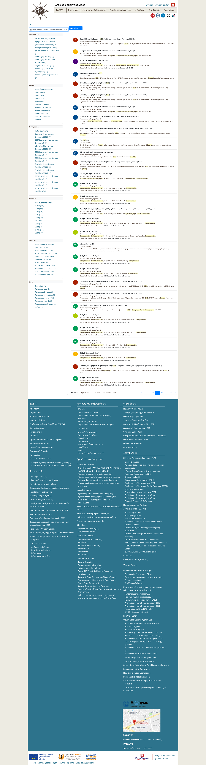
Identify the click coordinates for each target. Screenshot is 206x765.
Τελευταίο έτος (43, 301)
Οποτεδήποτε (40, 286)
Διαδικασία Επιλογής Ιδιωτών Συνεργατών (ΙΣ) (51, 466)
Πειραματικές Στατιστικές (41, 499)
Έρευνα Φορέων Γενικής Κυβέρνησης (93, 586)
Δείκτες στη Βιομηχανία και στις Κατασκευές (97, 595)
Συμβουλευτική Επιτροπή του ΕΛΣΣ (140, 483)
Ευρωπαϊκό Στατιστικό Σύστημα (137, 570)
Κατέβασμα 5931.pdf (92, 327)
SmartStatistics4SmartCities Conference (142, 540)
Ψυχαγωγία (83, 551)
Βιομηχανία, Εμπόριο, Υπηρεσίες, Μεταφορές (49, 488)
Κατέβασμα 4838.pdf (92, 269)
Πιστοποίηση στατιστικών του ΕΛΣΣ (140, 492)
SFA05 (39, 230)
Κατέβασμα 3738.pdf (92, 231)
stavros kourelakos (44, 274)
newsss (40, 92)
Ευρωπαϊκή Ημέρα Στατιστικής (137, 669)
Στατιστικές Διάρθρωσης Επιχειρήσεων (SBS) (97, 598)
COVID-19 (127, 556)
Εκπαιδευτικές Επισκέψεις (89, 545)
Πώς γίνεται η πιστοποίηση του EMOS (141, 600)
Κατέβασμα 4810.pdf (92, 256)
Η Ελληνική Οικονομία (133, 409)
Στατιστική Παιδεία (85, 536)
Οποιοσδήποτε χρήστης (44, 244)
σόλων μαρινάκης (44, 256)
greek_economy (42, 113)
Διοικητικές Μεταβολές (88, 421)
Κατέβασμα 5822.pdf (92, 196)
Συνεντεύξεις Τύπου (133, 513)
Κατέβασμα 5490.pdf (92, 353)
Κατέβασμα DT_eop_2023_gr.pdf (103, 152)
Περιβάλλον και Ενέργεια (41, 492)
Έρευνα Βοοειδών (85, 562)
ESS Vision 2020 (130, 616)
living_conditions (43, 116)
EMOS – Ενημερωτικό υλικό (136, 612)
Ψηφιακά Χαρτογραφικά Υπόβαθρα (93, 514)
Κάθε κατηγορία (41, 131)
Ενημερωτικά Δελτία (86, 532)
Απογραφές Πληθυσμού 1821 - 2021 (139, 424)
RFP (38, 221)
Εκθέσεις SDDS (130, 447)
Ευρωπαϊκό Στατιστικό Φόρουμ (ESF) (141, 654)
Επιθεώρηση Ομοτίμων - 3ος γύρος (140, 498)
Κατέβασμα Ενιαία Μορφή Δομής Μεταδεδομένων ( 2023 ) (128, 83)
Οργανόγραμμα (37, 428)
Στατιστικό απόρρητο (39, 443)
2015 (39, 215)
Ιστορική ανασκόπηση (39, 416)
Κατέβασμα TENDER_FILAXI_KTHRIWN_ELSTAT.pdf (122, 116)
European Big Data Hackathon (136, 677)
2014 (39, 227)
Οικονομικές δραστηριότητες (90, 444)
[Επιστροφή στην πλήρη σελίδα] (30, 24)
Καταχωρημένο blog (44, 57)
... (149, 393)
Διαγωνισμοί (83, 548)
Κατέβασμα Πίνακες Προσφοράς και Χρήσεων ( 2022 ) (124, 162)
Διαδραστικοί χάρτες (40, 547)
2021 (39, 224)
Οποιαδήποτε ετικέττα (44, 89)
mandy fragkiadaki (44, 271)
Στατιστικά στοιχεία (85, 464)
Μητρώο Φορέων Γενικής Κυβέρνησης (94, 415)
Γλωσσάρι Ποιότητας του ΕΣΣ (91, 453)
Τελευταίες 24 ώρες (44, 292)
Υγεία (80, 450)
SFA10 (39, 206)
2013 (39, 233)
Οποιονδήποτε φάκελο (44, 203)
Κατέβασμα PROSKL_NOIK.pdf (102, 174)
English (166, 5)
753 (171, 393)
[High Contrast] (173, 4)
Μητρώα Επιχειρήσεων (88, 412)
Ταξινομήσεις (82, 428)
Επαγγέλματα (83, 438)
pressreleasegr (42, 104)
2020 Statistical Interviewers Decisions (117, 203)
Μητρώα (80, 409)
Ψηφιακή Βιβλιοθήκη (132, 432)
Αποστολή (34, 409)
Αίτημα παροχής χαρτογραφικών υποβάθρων (97, 517)
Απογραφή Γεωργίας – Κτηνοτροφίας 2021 (49, 510)
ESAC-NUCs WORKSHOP (135, 519)
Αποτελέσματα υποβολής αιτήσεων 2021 (142, 606)
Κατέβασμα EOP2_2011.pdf (99, 60)
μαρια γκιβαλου (43, 259)
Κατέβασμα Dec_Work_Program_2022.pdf (113, 305)
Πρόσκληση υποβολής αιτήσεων (138, 597)
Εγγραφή (149, 5)
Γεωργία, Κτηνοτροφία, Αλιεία (43, 484)
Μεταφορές (83, 441)
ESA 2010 (82, 418)
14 (162, 393)
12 (153, 393)
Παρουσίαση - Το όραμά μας (90, 539)
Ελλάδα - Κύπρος (132, 525)
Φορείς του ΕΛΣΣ (132, 477)
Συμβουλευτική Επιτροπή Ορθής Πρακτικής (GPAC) (146, 486)
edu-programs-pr (43, 107)
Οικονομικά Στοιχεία (39, 451)
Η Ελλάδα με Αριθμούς (133, 416)
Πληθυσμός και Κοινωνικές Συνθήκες (46, 480)
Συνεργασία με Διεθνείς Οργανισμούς (139, 657)
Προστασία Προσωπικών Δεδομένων (46, 439)
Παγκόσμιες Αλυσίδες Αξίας (89, 565)
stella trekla (42, 262)
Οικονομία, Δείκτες (38, 476)
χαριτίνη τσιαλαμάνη (45, 268)
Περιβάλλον (83, 447)
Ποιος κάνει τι (36, 432)
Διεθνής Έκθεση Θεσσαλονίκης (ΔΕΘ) (141, 552)
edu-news (40, 101)
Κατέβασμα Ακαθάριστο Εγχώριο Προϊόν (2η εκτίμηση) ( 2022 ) (133, 128)
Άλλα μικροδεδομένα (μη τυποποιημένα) (95, 500)
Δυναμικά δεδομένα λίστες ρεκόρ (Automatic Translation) (47, 51)
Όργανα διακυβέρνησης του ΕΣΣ (137, 620)
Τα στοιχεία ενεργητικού (45, 39)
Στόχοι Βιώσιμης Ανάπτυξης (135, 420)
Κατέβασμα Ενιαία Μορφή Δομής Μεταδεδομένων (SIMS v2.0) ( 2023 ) (139, 366)
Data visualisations (38, 543)
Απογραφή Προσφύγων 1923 (136, 428)
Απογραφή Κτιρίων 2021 (41, 514)
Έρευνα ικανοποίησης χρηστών (90, 521)
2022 (39, 218)
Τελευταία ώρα (42, 289)
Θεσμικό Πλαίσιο (37, 420)
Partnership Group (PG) (134, 629)
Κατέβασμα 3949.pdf (92, 315)
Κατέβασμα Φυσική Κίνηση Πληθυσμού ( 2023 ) (119, 39)
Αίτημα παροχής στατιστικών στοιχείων (95, 474)
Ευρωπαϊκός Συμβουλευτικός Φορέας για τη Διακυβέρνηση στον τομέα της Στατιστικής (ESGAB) (144, 642)
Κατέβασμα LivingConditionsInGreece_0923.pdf (119, 51)
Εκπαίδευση (83, 542)
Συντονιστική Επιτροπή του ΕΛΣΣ (139, 480)
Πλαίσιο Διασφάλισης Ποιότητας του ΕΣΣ (142, 471)
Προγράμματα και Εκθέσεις (42, 447)
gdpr (38, 119)
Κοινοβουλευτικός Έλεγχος (135, 559)
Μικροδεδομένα (84, 490)
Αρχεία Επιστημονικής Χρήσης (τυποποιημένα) (97, 497)
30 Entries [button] (73, 393)
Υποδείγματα (83, 503)
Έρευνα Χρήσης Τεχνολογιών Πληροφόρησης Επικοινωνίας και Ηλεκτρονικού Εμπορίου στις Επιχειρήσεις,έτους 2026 (97, 580)
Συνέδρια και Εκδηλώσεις (134, 509)
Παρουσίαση (35, 412)
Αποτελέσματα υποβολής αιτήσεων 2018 (142, 603)
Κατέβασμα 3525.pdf (92, 218)
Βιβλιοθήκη (82, 525)
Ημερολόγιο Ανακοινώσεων (42, 529)
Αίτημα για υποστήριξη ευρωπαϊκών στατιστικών (99, 477)
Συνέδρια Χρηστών (133, 516)
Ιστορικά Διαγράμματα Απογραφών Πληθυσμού (144, 436)
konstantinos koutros (46, 253)
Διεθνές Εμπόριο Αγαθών (41, 496)
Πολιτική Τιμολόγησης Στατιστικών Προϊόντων (98, 480)
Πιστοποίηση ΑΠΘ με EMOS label (139, 609)
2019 (39, 212)
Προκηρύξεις (35, 455)
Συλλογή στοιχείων (85, 558)
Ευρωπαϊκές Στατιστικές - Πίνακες (139, 574)
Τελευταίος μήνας (44, 298)
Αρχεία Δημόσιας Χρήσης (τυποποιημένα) (95, 494)
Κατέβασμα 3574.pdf (92, 183)
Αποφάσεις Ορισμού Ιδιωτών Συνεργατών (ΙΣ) (51, 462)
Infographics (36, 553)
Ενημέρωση (83, 554)
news (39, 95)
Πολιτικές (34, 436)
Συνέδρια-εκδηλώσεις (134, 583)
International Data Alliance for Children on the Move (146, 665)
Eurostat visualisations (40, 550)
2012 (39, 209)
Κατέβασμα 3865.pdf (92, 377)
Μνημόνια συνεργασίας (134, 489)
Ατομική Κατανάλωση (87, 432)
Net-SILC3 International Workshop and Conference (146, 543)
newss (39, 98)
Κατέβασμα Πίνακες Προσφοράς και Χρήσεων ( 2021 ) (124, 293)
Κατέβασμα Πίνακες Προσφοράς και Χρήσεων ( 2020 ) (124, 281)
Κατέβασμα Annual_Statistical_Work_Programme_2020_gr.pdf (134, 209)
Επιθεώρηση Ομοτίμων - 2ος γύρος (140, 495)
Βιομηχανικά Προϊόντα (87, 435)
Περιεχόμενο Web (44, 66)
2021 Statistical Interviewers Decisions (117, 191)
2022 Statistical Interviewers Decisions (117, 263)
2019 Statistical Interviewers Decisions (117, 226)
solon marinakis (44, 250)
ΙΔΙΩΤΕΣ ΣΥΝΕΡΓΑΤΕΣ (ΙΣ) (41, 459)
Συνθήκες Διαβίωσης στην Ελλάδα (138, 412)
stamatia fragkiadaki (45, 265)
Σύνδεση (158, 5)
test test (41, 247)
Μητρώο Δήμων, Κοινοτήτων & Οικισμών (96, 424)
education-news (43, 110)
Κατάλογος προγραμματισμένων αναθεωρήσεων (52, 533)
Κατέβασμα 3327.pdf (92, 340)
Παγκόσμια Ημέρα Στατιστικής (136, 673)
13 (157, 393)
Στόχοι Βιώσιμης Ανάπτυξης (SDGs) (139, 661)
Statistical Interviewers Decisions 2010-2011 (118, 68)
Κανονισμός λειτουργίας (88, 529)
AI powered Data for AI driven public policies (143, 522)
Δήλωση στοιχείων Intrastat (90, 568)
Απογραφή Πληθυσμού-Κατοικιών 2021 (47, 518)
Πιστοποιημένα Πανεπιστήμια (137, 594)
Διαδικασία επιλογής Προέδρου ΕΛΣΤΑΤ (47, 424)
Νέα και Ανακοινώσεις (133, 443)
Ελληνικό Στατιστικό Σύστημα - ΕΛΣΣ (139, 458)
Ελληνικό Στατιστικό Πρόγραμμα (138, 501)
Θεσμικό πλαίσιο (132, 462)
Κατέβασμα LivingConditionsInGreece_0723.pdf (119, 107)
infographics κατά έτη (40, 556)
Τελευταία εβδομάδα (45, 295)
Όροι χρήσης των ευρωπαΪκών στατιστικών (143, 577)
